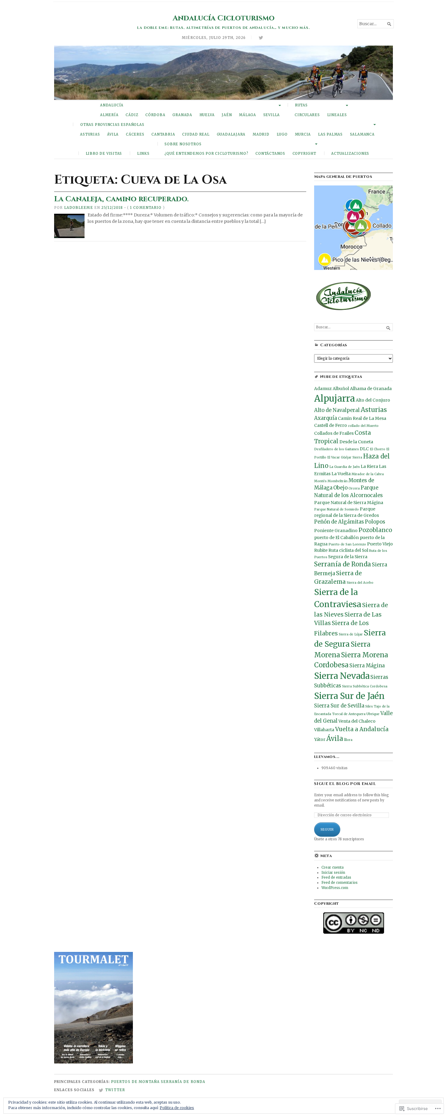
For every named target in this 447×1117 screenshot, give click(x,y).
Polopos (375, 522)
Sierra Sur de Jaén (349, 696)
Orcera (354, 488)
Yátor (319, 739)
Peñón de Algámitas (339, 522)
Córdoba (155, 115)
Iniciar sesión (333, 872)
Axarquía (325, 418)
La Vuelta (341, 473)
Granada (182, 115)
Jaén (227, 115)
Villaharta (324, 729)
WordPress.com (334, 888)
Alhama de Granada (371, 388)
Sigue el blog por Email (345, 784)
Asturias (90, 134)
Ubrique (372, 714)
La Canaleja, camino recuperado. (121, 199)
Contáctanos (270, 153)
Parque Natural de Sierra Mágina (348, 502)
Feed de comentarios (339, 882)
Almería (109, 115)
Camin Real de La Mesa (362, 418)
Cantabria (163, 134)
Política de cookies (177, 1107)
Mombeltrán (337, 481)
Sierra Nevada (341, 676)
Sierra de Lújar (351, 634)
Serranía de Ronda (342, 564)
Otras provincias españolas (112, 125)
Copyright (304, 153)
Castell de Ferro (330, 425)
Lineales (337, 115)
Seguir (327, 830)
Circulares (307, 115)
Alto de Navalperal (337, 410)
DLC (364, 448)
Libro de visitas (104, 153)
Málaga (247, 115)
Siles (369, 706)
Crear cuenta (332, 867)
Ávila (113, 134)
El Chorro (377, 449)
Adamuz (323, 388)
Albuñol (341, 388)
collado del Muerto (363, 426)
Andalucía (111, 105)
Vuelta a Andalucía (362, 729)
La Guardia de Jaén (344, 467)
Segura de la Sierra (347, 556)
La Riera (369, 466)
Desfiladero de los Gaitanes (336, 449)
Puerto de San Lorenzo (347, 544)
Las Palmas (330, 134)
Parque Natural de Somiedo (336, 509)
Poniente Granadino (336, 530)
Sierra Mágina (367, 665)
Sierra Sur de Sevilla (339, 706)
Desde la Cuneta (356, 441)
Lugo (282, 134)
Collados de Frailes (334, 433)
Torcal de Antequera (349, 714)
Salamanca (362, 134)
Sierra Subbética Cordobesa (364, 686)
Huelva (207, 115)
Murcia (303, 134)
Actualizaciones (350, 153)
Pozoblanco (375, 530)
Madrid (261, 134)
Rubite (320, 550)
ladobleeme (78, 208)
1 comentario (145, 208)
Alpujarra (334, 398)
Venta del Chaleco (357, 721)
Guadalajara (231, 134)
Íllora (348, 740)
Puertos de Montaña (135, 1082)
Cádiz (132, 115)
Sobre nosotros (183, 144)
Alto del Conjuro (373, 400)
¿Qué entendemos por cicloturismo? (206, 153)
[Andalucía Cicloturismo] (223, 73)
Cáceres (135, 134)
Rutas (301, 105)
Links (143, 153)
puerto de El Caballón (336, 537)
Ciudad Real (196, 134)
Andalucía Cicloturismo (224, 18)
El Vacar (333, 457)
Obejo (340, 488)
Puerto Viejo (380, 544)
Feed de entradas (336, 877)
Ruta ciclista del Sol (348, 550)
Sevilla (271, 115)
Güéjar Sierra (351, 457)
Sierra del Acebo (360, 583)
